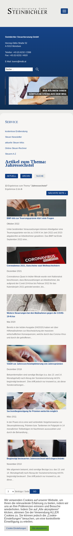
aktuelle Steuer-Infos (14, 142)
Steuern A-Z (10, 154)
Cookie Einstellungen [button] (16, 528)
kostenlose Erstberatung (16, 131)
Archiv (26, 176)
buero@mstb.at (19, 61)
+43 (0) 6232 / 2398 (22, 52)
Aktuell (11, 176)
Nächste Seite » (57, 193)
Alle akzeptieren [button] (39, 528)
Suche (39, 176)
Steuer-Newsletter (13, 137)
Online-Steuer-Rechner (16, 148)
